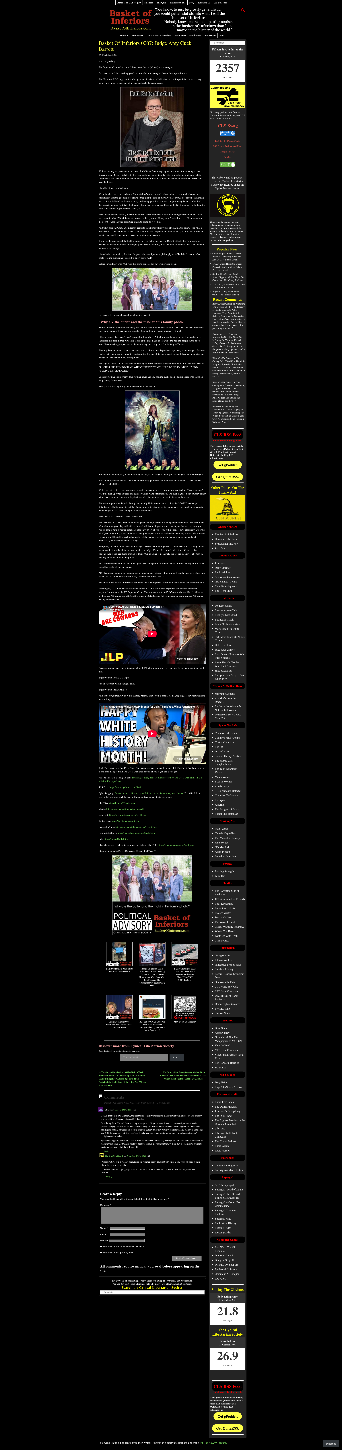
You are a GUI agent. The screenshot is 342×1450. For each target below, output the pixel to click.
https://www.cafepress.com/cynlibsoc (176, 844)
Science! (148, 2)
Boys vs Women (223, 781)
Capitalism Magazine (226, 1165)
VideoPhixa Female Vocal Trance (229, 1056)
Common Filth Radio (226, 733)
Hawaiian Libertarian (226, 539)
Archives (179, 35)
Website (104, 1240)
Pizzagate (220, 800)
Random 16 (204, 2)
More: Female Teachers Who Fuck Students (228, 664)
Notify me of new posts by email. (118, 1252)
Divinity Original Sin (226, 1264)
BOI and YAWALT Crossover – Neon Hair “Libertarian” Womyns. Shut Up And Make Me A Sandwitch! (152, 1025)
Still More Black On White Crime (230, 638)
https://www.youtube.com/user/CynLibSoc (136, 826)
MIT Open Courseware (227, 991)
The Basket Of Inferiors (158, 35)
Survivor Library (224, 969)
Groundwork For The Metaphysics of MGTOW (229, 1039)
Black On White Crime (227, 624)
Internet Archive (224, 960)
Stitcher (227, 157)
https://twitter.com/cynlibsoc (125, 820)
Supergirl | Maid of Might (229, 1189)
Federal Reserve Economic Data (229, 975)
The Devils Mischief (226, 1106)
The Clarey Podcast (225, 1141)
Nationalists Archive (226, 581)
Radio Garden (222, 1150)
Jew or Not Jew (223, 917)
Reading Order (223, 1228)
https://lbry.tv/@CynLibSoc (121, 802)
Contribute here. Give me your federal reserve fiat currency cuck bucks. (149, 793)
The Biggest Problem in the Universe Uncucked (230, 1122)
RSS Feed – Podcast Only (227, 140)
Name (104, 1227)
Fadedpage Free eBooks (228, 964)
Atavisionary (222, 786)
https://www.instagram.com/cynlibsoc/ (127, 814)
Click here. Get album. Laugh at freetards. (171, 1283)
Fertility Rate (222, 1008)
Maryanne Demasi (225, 693)
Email (104, 1234)
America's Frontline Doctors (226, 700)
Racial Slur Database (226, 814)
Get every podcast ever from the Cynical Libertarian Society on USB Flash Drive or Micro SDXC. (227, 115)
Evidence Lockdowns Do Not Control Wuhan (228, 708)
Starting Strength (224, 871)
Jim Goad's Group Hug (227, 1111)
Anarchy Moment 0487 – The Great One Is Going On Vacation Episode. (227, 337)
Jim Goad (220, 563)
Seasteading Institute (226, 543)
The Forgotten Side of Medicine (227, 892)
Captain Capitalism (225, 833)
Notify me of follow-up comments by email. (123, 1246)
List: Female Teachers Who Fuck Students (230, 656)
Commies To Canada (226, 795)
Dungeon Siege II (224, 1260)
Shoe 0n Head (222, 1045)
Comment (105, 1204)
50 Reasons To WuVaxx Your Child (228, 716)
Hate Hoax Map (223, 670)
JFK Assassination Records (230, 899)
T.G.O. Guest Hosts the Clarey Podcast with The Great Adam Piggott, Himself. (227, 266)
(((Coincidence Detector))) (229, 791)
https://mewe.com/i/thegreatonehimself (125, 808)
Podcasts (136, 35)
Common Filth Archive (227, 737)
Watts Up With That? (226, 936)
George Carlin (222, 955)
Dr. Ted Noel (222, 751)
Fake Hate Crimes (225, 649)
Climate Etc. (222, 940)
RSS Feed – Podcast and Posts (227, 146)
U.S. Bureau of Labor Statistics (226, 997)
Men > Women (223, 777)
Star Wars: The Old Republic (225, 1249)
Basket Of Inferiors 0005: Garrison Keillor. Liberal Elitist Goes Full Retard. (119, 1024)
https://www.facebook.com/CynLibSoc (136, 832)
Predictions (195, 35)
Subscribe (177, 1057)
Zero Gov (220, 548)
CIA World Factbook (226, 986)
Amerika (219, 804)
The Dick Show (223, 1116)
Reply (107, 1151)
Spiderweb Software (226, 1269)
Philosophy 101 (178, 2)
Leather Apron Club (226, 610)
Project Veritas (223, 913)
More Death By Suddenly (185, 1021)
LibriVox (220, 1128)
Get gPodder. (227, 464)
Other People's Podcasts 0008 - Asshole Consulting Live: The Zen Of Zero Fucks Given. (227, 256)
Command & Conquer (227, 1274)
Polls (221, 35)
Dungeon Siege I (224, 1255)
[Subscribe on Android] (227, 166)
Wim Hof (220, 876)
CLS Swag (228, 125)
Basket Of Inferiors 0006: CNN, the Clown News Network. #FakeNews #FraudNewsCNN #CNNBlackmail (185, 974)
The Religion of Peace (227, 809)
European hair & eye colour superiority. (230, 677)
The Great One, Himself (114, 1156)
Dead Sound (221, 1028)
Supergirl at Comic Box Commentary (228, 1204)
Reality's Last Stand (226, 615)
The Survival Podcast (226, 534)
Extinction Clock (224, 619)
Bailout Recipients (225, 908)
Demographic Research (227, 1004)
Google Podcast (227, 151)
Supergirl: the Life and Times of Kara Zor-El (227, 1196)
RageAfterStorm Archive (228, 1087)
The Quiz (161, 2)
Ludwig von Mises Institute (230, 1170)
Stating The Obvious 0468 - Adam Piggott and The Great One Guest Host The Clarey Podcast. (228, 277)
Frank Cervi (221, 829)
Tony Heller (221, 1082)
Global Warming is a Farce (229, 926)
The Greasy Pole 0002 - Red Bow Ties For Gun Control (228, 286)
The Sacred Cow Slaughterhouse (224, 762)
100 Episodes (220, 2)
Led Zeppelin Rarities (227, 1063)
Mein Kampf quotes (226, 586)
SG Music (220, 1067)
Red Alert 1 (221, 1278)
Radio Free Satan (224, 1102)
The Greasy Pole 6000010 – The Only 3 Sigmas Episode (228, 361)
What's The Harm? (225, 931)
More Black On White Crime (227, 630)
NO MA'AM (222, 847)
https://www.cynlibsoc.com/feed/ (125, 787)
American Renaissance (227, 577)
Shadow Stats (222, 1013)
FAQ (191, 2)
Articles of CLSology (128, 2)
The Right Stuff (223, 590)
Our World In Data (225, 982)
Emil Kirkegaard (224, 903)
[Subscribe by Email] (227, 135)
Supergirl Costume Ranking (225, 1212)
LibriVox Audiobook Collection (226, 1135)
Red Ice (219, 747)
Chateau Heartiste (225, 742)
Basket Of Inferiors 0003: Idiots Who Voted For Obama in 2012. (119, 971)
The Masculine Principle (228, 838)
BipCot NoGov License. (227, 188)
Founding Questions (226, 856)
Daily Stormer (222, 568)
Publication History (225, 1223)
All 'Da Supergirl (224, 1185)
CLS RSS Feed (227, 434)
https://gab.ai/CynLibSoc (116, 838)
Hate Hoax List (223, 645)
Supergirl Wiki (223, 1218)
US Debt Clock (223, 605)
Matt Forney (221, 842)
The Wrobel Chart (225, 922)
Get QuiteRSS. (227, 476)
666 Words (210, 35)
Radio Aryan (222, 1146)
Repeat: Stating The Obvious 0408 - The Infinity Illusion (226, 293)
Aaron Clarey (222, 1033)
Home (123, 35)
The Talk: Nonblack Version (226, 770)
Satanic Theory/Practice (228, 756)
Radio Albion (222, 572)
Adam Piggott (222, 851)
